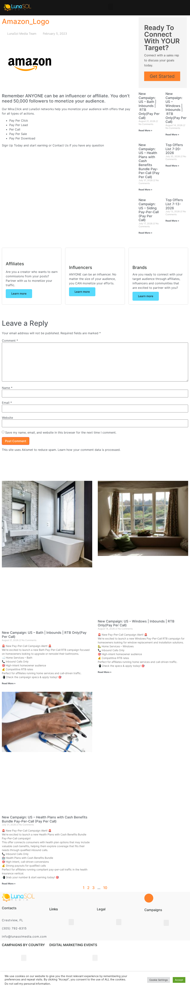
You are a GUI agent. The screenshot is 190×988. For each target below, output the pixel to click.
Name (7, 387)
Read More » (145, 130)
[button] (110, 7)
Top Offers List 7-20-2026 (174, 149)
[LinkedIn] (34, 980)
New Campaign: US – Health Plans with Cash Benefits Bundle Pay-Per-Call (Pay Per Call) (44, 819)
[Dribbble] (43, 980)
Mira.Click (15, 109)
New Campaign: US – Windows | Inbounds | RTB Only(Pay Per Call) (176, 108)
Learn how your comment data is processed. (89, 450)
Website (7, 417)
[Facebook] (16, 980)
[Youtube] (52, 980)
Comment (10, 340)
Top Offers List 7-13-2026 (174, 204)
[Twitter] (25, 980)
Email (7, 402)
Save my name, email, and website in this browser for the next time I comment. (60, 432)
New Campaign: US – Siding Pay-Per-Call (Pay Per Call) (149, 210)
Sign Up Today (12, 145)
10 (105, 887)
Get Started (162, 76)
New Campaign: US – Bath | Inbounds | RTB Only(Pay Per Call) (149, 106)
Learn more (19, 293)
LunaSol (35, 109)
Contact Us (60, 145)
